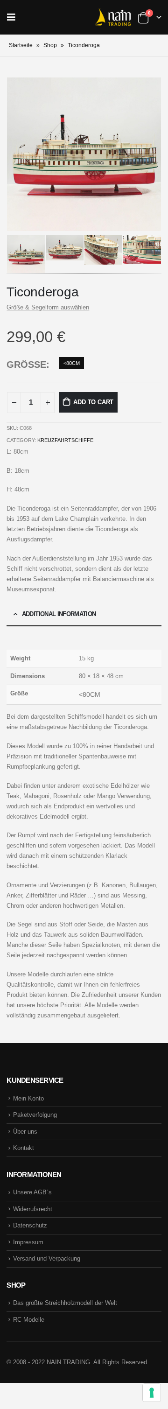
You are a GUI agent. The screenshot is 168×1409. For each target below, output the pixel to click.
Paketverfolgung (35, 1114)
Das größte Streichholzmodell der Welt (65, 1302)
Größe (26, 364)
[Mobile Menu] (14, 17)
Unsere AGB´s (32, 1192)
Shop (50, 45)
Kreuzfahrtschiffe (65, 440)
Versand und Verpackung (46, 1258)
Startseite (21, 45)
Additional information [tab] (59, 613)
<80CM (71, 363)
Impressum (28, 1242)
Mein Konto (28, 1098)
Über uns (25, 1131)
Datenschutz (30, 1225)
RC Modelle (28, 1319)
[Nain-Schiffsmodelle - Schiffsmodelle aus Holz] (113, 17)
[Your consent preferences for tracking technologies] (152, 1393)
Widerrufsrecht (32, 1209)
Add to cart (93, 402)
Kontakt (23, 1147)
